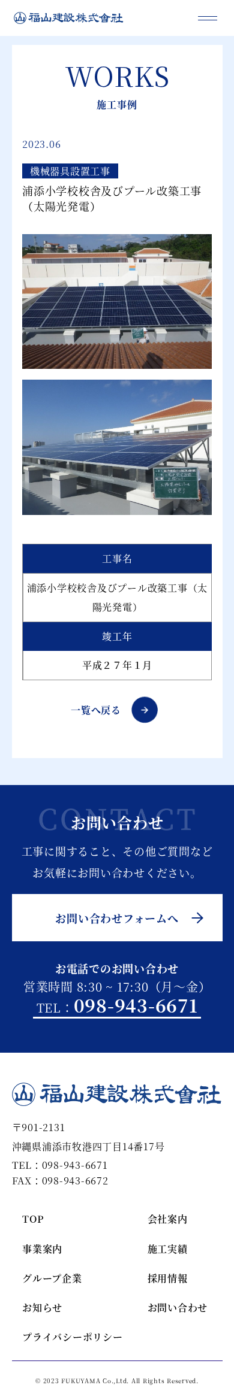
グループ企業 (52, 1278)
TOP (33, 1218)
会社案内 (168, 1218)
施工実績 (168, 1248)
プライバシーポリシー (54, 1336)
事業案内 (42, 1248)
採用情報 (168, 1278)
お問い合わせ (178, 1307)
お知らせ (42, 1307)
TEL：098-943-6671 (60, 1165)
